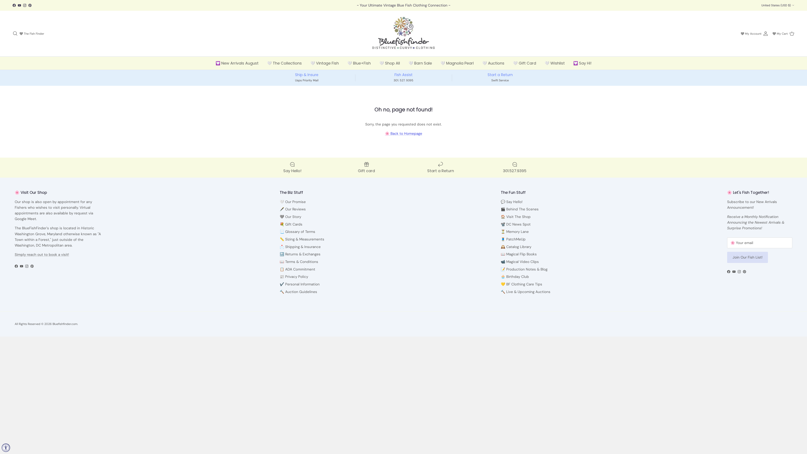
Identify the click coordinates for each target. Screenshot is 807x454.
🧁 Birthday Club (515, 276)
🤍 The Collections (284, 63)
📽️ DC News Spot (516, 224)
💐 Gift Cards (291, 224)
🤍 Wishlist (555, 63)
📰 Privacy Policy (294, 276)
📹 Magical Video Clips (520, 261)
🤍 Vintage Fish (324, 63)
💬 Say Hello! (511, 201)
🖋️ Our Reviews (293, 209)
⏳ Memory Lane (515, 231)
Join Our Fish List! (747, 257)
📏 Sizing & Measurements (302, 239)
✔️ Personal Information (300, 284)
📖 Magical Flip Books (519, 254)
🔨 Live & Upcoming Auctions (525, 291)
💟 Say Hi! (582, 63)
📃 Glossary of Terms (297, 231)
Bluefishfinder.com (65, 324)
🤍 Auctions (493, 63)
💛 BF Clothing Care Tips (521, 284)
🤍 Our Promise (293, 201)
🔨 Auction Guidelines (298, 291)
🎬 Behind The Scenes (520, 209)
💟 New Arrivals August (237, 63)
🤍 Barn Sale (420, 63)
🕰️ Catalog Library (516, 246)
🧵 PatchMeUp (513, 239)
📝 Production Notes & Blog (524, 269)
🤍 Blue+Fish (359, 63)
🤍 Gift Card (524, 63)
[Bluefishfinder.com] (403, 33)
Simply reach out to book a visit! (42, 254)
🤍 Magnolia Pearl (457, 63)
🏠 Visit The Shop (516, 216)
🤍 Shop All (389, 63)
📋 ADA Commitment (297, 269)
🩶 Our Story (290, 216)
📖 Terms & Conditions (299, 261)
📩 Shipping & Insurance (300, 246)
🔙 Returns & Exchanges (300, 254)
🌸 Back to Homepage (403, 133)
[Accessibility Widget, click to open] (6, 447)
